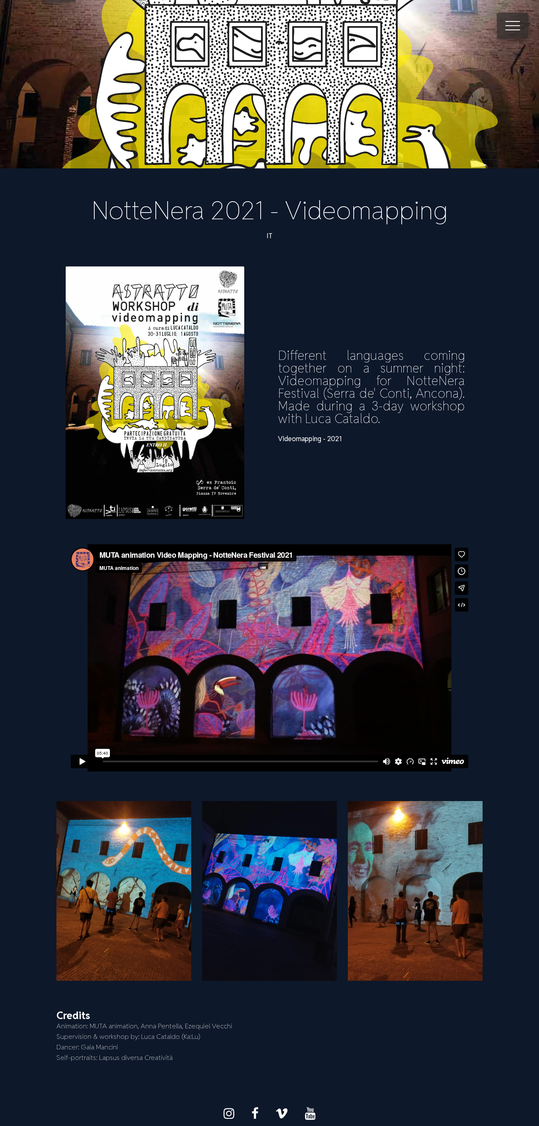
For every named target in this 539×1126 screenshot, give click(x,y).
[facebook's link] (255, 1113)
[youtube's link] (310, 1113)
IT (269, 236)
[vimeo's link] (281, 1113)
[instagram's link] (229, 1113)
